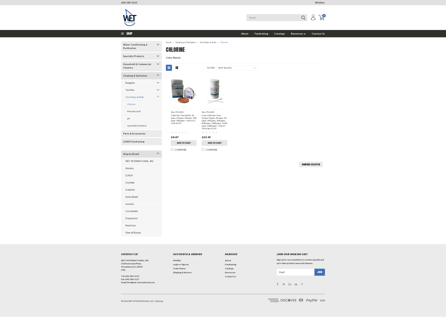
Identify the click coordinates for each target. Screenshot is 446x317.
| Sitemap (159, 301)
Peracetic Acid (134, 111)
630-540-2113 (129, 2)
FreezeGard (131, 218)
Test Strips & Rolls (134, 97)
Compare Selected (311, 164)
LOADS (129, 175)
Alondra (129, 168)
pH (128, 118)
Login (175, 264)
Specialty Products (133, 56)
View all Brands (133, 232)
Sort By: (211, 67)
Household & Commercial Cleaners (137, 66)
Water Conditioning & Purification (135, 46)
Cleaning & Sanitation (135, 75)
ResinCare (130, 225)
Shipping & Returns (182, 272)
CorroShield (131, 211)
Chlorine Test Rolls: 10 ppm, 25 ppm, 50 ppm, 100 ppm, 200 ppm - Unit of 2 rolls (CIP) (183, 119)
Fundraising (261, 33)
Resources (297, 33)
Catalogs (279, 33)
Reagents (130, 82)
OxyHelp (129, 182)
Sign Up (185, 264)
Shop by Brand (131, 154)
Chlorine (131, 104)
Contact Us (318, 33)
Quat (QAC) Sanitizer (137, 125)
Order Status (179, 268)
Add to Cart (184, 142)
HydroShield (131, 196)
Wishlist (320, 2)
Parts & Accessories (134, 133)
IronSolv (129, 204)
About (244, 33)
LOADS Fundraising (133, 141)
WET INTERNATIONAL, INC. (139, 161)
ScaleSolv (130, 189)
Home (169, 42)
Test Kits (129, 90)
